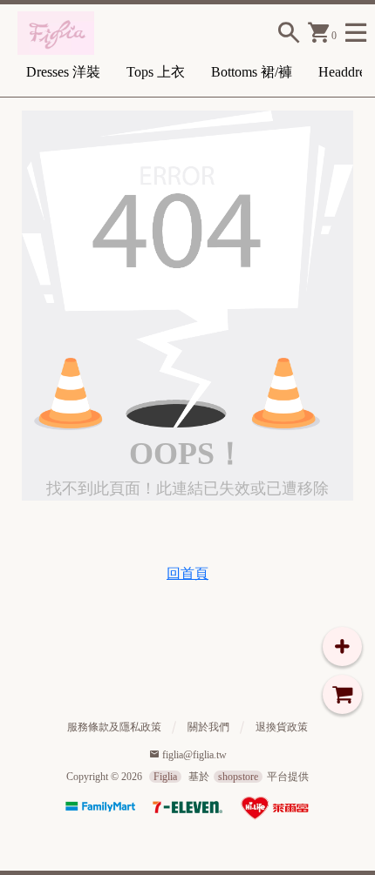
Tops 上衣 (155, 71)
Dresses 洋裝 (63, 71)
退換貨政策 (282, 727)
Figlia (165, 777)
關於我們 (208, 727)
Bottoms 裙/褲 (251, 71)
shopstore (238, 777)
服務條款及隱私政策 (114, 727)
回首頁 (187, 573)
